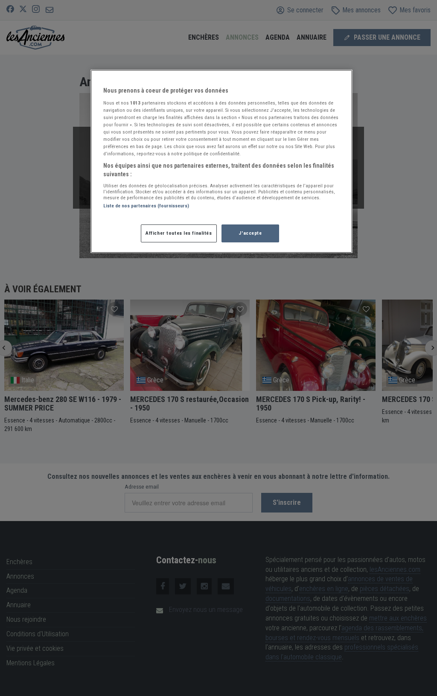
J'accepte (250, 233)
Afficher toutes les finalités (179, 233)
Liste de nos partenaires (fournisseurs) (146, 206)
